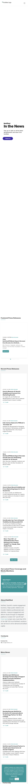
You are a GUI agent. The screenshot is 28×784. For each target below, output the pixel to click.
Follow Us (8, 138)
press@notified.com (7, 642)
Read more (5, 340)
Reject (16, 779)
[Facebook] (5, 402)
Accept (11, 779)
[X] (3, 402)
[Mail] (7, 402)
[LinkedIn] (6, 402)
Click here (4, 619)
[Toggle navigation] (24, 3)
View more (14, 559)
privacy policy (14, 776)
